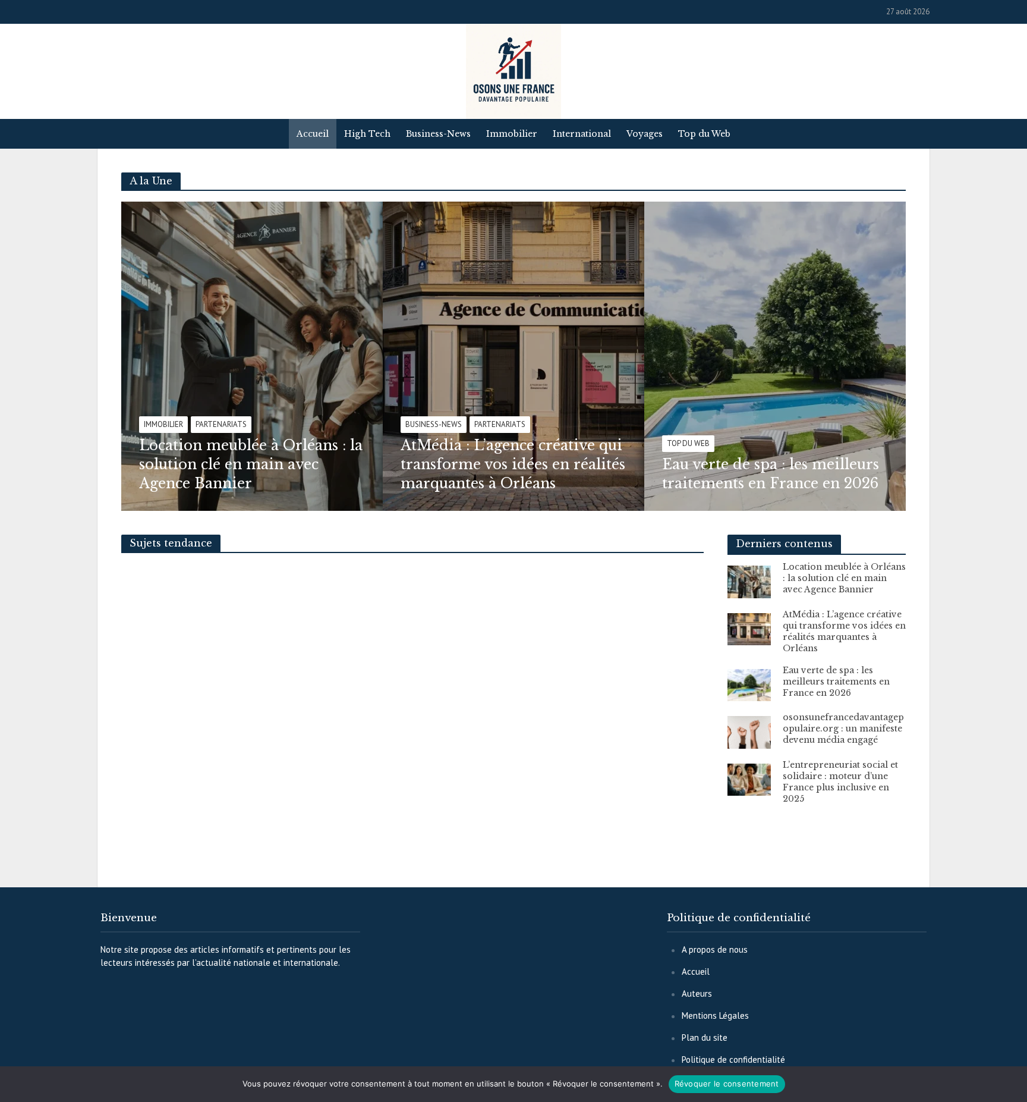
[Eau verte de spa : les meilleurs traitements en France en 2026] (807, 356)
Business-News (438, 133)
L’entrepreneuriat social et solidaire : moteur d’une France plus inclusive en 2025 (840, 781)
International (582, 133)
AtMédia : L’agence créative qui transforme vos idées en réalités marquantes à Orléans (513, 464)
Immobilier (511, 133)
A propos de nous (715, 949)
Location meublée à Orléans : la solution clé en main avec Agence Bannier (251, 464)
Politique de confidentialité (733, 1059)
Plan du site (704, 1037)
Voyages (644, 133)
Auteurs (697, 993)
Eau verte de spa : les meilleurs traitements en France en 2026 (770, 474)
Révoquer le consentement (727, 1083)
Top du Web (704, 133)
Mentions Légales (715, 1015)
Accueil (313, 133)
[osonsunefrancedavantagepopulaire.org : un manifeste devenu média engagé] (749, 731)
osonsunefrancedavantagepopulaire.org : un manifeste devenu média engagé (843, 728)
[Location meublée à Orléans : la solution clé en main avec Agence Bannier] (284, 356)
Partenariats (221, 424)
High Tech (367, 133)
